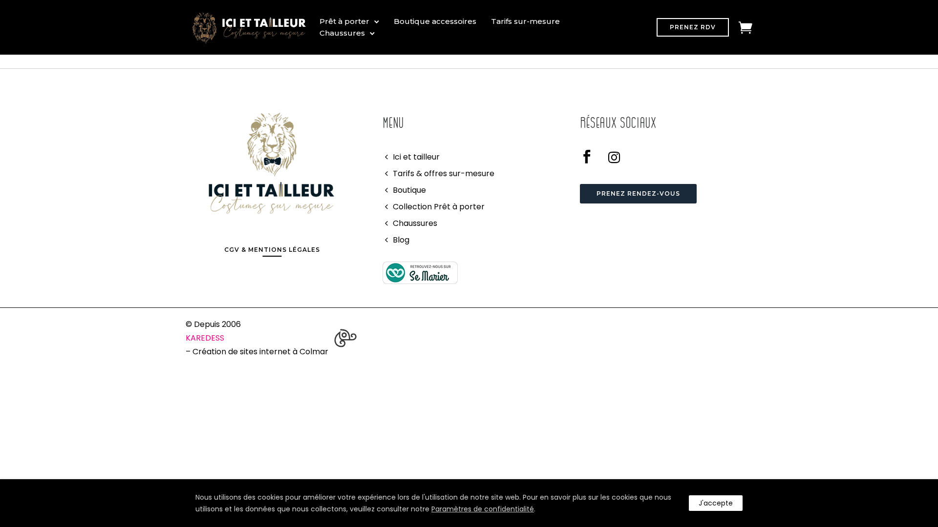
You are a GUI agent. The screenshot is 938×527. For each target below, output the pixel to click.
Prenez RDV (693, 27)
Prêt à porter (344, 21)
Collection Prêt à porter (439, 206)
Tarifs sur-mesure (525, 21)
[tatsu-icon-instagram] (614, 157)
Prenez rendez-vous (638, 193)
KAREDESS (205, 338)
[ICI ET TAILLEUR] (420, 272)
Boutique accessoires (435, 21)
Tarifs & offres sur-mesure (443, 173)
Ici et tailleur (416, 156)
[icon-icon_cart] (745, 27)
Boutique (409, 190)
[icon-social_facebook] (590, 157)
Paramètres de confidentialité (482, 509)
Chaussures (342, 33)
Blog (401, 239)
